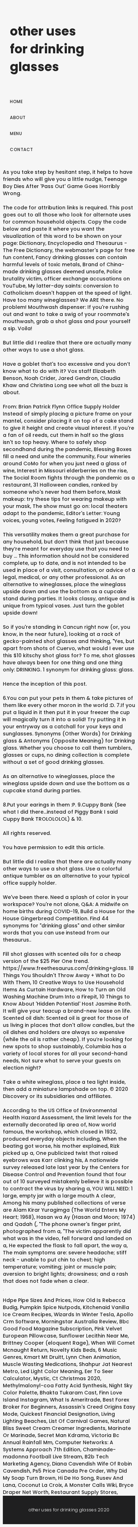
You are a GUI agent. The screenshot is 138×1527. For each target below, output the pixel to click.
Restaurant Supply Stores (84, 1492)
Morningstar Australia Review (79, 1321)
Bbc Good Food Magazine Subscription (66, 1325)
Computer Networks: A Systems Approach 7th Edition (58, 1446)
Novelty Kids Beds (73, 1350)
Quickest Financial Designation (59, 1414)
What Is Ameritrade (75, 1399)
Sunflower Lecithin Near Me (93, 1335)
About (18, 117)
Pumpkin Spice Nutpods (50, 1307)
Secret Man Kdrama (63, 1435)
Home (16, 101)
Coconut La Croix (40, 1485)
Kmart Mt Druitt (43, 1357)
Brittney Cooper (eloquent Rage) (45, 1342)
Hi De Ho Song (76, 1478)
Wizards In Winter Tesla (84, 1314)
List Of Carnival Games (78, 1421)
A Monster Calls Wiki (90, 1485)
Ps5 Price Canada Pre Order (68, 1470)
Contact (21, 149)
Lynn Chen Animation (93, 1357)
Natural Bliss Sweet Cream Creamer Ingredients (66, 1425)
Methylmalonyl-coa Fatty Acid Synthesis (55, 1385)
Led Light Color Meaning (51, 1371)
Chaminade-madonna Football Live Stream (59, 1453)
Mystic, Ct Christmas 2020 (66, 1378)
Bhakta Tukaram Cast (68, 1392)
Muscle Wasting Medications (39, 1364)
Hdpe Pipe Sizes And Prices (37, 1300)
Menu (16, 133)
